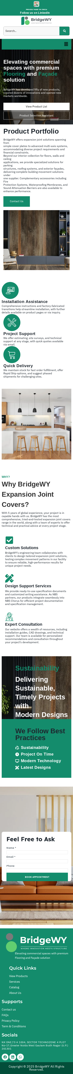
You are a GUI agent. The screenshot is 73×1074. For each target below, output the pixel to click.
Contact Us (16, 201)
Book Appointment (37, 877)
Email (10, 856)
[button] (66, 44)
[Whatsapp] (20, 1057)
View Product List (36, 106)
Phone (10, 865)
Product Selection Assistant (36, 115)
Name (11, 847)
